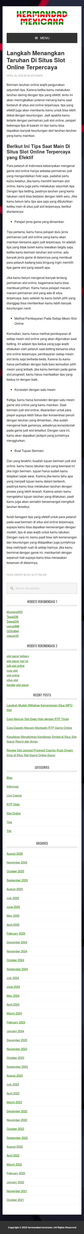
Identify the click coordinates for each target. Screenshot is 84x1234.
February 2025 (16, 933)
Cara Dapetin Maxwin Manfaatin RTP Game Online (39, 728)
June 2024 (13, 986)
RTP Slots (13, 804)
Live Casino (14, 795)
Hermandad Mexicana (42, 18)
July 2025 (13, 898)
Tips (9, 822)
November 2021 (17, 1191)
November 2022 (17, 1120)
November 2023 (17, 1049)
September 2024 (17, 969)
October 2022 (15, 1129)
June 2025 (13, 907)
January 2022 (15, 1182)
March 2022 (14, 1164)
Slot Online (39, 574)
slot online (13, 675)
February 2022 (16, 1173)
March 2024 (14, 1013)
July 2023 (13, 1084)
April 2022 (13, 1155)
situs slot (12, 680)
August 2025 (15, 889)
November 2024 (17, 951)
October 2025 (15, 871)
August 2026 (15, 853)
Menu (45, 38)
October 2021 (15, 1200)
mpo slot (12, 670)
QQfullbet (13, 631)
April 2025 (13, 924)
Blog (27, 574)
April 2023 (13, 1093)
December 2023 (17, 1040)
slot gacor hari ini (17, 661)
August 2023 (15, 1075)
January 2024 (15, 1031)
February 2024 (16, 1022)
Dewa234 (13, 621)
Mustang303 (14, 612)
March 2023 (14, 1102)
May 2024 (13, 995)
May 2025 (13, 915)
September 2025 (17, 880)
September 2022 (17, 1138)
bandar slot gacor (18, 685)
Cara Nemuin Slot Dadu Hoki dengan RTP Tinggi (38, 719)
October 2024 (15, 960)
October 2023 (15, 1058)
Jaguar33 (13, 636)
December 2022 (17, 1111)
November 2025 (17, 862)
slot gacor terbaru (18, 656)
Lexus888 (13, 626)
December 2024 (17, 942)
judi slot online (15, 665)
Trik (9, 831)
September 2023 (17, 1067)
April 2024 (13, 1004)
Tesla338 (12, 617)
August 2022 (15, 1146)
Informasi (13, 786)
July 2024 (13, 978)
